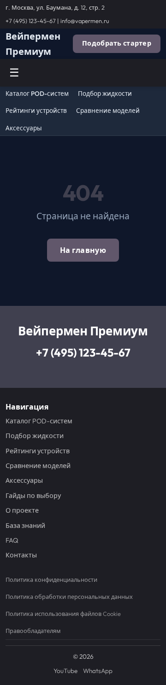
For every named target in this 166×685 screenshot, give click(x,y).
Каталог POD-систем (37, 94)
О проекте (22, 510)
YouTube (65, 671)
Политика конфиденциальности (51, 579)
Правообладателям (33, 630)
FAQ (12, 540)
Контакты (21, 555)
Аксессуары (24, 128)
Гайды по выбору (33, 496)
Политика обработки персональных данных (69, 596)
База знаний (25, 525)
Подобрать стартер (116, 43)
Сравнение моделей (108, 111)
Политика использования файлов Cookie (63, 613)
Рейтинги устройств (36, 111)
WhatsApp (98, 671)
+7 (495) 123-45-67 (31, 20)
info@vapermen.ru (84, 20)
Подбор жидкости (105, 94)
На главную (83, 250)
